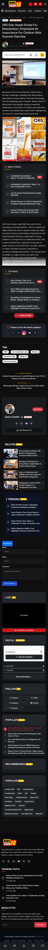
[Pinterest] (24, 861)
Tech (30, 11)
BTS (26, 793)
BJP (18, 789)
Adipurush (39, 814)
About (30, 941)
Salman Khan (34, 797)
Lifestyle (37, 11)
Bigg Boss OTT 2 (10, 805)
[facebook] (17, 423)
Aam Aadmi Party (26, 814)
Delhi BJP (18, 801)
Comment (5, 566)
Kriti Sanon (8, 801)
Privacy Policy (39, 941)
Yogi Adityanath (28, 789)
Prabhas (33, 793)
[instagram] (22, 423)
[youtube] (26, 423)
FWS (42, 936)
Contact (7, 941)
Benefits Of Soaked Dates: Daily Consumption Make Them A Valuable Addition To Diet (23, 374)
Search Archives (24, 657)
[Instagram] (14, 861)
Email (4, 557)
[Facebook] (3, 861)
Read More (24, 315)
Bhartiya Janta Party (11, 814)
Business (21, 11)
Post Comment (9, 583)
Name (4, 547)
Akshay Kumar (29, 801)
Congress (22, 805)
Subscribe (40, 925)
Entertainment (10, 11)
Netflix (20, 793)
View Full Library (24, 677)
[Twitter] (8, 861)
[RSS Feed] (31, 423)
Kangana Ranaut (21, 797)
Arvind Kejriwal (10, 793)
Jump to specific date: (14, 649)
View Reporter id (24, 430)
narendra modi (9, 789)
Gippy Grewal (28, 809)
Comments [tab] (7, 543)
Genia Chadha (12, 417)
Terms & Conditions (19, 941)
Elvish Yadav (9, 797)
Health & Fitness (21, 17)
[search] (45, 4)
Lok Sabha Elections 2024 (13, 809)
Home (4, 17)
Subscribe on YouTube (24, 630)
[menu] (3, 4)
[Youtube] (19, 861)
